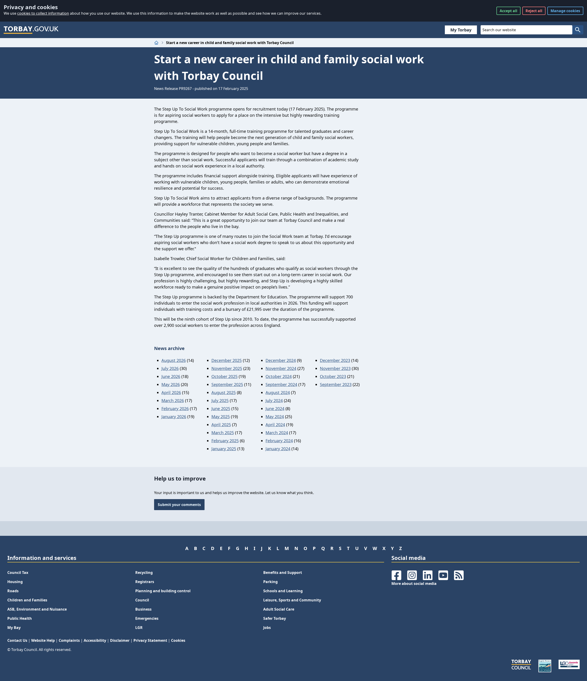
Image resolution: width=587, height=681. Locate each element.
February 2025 (225, 440)
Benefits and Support (282, 572)
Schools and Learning (283, 590)
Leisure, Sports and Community (292, 600)
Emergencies (146, 618)
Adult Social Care (278, 609)
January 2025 (223, 448)
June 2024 (275, 408)
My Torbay (460, 30)
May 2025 (220, 416)
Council (142, 600)
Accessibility (95, 640)
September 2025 (227, 384)
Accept (508, 10)
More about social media (414, 583)
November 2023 (335, 368)
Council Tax (17, 572)
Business (143, 609)
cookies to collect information (43, 13)
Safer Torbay (274, 618)
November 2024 (281, 368)
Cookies (178, 640)
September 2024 (281, 384)
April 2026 (171, 392)
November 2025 (226, 368)
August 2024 (278, 392)
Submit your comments (179, 504)
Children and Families (27, 600)
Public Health (19, 618)
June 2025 (220, 408)
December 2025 (226, 360)
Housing (15, 581)
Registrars (144, 581)
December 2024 (281, 360)
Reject (534, 10)
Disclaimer (120, 640)
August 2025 (223, 392)
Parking (270, 581)
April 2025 (221, 424)
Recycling (144, 572)
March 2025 (222, 432)
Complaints (69, 640)
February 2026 (175, 408)
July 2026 (170, 368)
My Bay (14, 627)
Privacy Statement (150, 640)
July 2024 (274, 400)
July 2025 (220, 400)
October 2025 (224, 376)
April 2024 (275, 424)
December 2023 (335, 360)
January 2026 (173, 416)
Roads (13, 590)
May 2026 (170, 384)
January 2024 (278, 448)
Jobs (267, 627)
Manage (565, 10)
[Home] (156, 42)
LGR (139, 627)
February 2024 (279, 440)
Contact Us (17, 640)
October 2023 (333, 376)
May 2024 (275, 416)
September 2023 (336, 384)
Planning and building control (163, 590)
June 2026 (170, 376)
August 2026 (173, 360)
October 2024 (279, 376)
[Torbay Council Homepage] (31, 29)
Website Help (43, 640)
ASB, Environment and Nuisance (37, 609)
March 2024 (277, 432)
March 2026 (172, 400)
